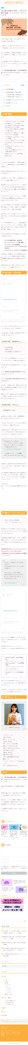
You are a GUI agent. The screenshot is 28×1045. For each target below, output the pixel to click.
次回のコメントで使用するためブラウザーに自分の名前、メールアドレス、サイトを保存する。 (14, 868)
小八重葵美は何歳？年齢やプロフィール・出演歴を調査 (14, 955)
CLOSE (22, 85)
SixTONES (9, 990)
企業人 (6, 981)
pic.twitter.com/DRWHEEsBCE (12, 449)
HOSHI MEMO (14, 2)
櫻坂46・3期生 (9, 994)
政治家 (6, 983)
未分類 (5, 1015)
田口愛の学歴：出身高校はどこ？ (15, 94)
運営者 (3, 1035)
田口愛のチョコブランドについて (15, 100)
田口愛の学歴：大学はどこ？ (14, 96)
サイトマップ (4, 1029)
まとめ (8, 106)
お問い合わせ (4, 1027)
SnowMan (9, 988)
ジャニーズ (8, 984)
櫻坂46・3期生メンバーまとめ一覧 (10, 1034)
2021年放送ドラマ (9, 1004)
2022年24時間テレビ (10, 1000)
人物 (2, 7)
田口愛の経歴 (9, 89)
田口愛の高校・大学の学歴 (13, 92)
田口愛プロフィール (11, 103)
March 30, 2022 (19, 455)
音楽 (4, 1008)
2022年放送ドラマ (9, 1002)
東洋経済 (17, 727)
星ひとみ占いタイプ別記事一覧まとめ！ (12, 1032)
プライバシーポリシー (7, 1030)
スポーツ (7, 979)
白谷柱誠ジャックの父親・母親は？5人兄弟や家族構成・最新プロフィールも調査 (14, 932)
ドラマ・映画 (6, 998)
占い (4, 1012)
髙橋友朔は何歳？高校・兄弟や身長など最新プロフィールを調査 (14, 937)
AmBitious (9, 992)
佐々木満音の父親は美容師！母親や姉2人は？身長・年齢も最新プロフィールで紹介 (14, 949)
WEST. (8, 986)
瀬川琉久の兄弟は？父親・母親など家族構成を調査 (14, 943)
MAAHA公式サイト (12, 583)
